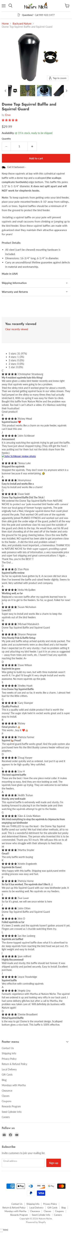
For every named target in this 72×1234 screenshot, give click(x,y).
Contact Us (8, 1048)
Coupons (6, 1101)
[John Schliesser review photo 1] (19, 456)
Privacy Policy (9, 1058)
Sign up (53, 1162)
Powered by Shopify (36, 1222)
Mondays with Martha (14, 1085)
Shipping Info (9, 1053)
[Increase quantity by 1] (32, 146)
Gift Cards (7, 1074)
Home (5, 23)
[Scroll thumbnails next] (66, 90)
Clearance (7, 1090)
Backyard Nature (22, 23)
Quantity (6, 138)
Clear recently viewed (16, 329)
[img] (9, 374)
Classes (5, 1095)
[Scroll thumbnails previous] (5, 90)
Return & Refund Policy (14, 1063)
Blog (4, 1079)
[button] (11, 91)
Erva (7, 114)
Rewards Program (11, 1106)
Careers (6, 1117)
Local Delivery (9, 1069)
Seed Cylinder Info (11, 1111)
